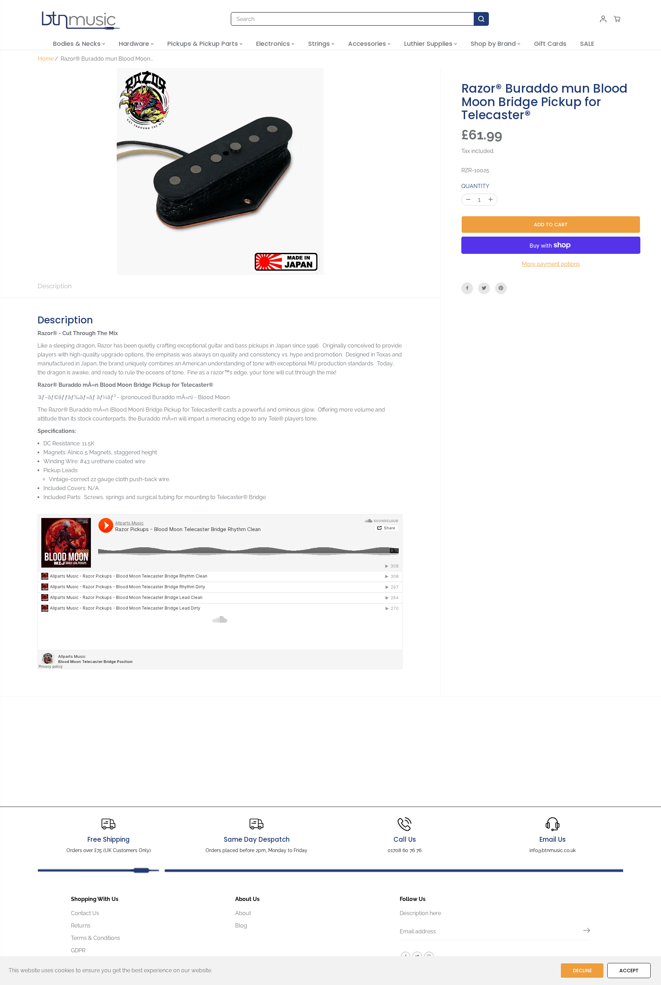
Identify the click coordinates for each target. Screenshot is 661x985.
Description (55, 286)
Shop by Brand (494, 43)
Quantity (475, 186)
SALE (587, 43)
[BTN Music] (81, 18)
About (243, 913)
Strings (320, 43)
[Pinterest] (501, 288)
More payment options (551, 263)
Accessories (368, 43)
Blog (241, 925)
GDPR (78, 950)
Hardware (135, 43)
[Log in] (603, 19)
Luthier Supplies (429, 43)
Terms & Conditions (95, 938)
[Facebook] (467, 288)
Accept (629, 970)
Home (46, 58)
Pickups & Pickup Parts (203, 43)
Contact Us (85, 913)
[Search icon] (481, 19)
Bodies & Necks (77, 43)
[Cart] (617, 19)
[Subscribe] (586, 931)
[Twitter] (484, 288)
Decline (582, 970)
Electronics (274, 43)
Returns (81, 925)
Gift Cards (550, 43)
